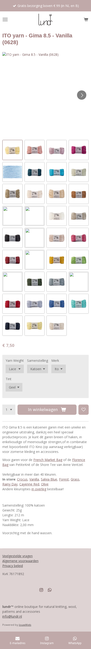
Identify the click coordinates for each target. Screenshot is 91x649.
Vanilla (34, 479)
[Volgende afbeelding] (81, 95)
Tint (8, 379)
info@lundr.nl (12, 616)
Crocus (22, 479)
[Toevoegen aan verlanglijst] (83, 410)
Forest (64, 479)
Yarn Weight (15, 360)
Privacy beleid (12, 565)
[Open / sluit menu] (5, 19)
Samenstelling (37, 360)
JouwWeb (25, 624)
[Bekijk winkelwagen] (86, 19)
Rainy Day (10, 484)
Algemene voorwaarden (20, 561)
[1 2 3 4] (8, 410)
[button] (12, 150)
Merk (55, 360)
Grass (75, 479)
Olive (45, 484)
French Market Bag (47, 460)
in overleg (39, 489)
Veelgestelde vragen (17, 556)
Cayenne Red (29, 484)
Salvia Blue (49, 479)
